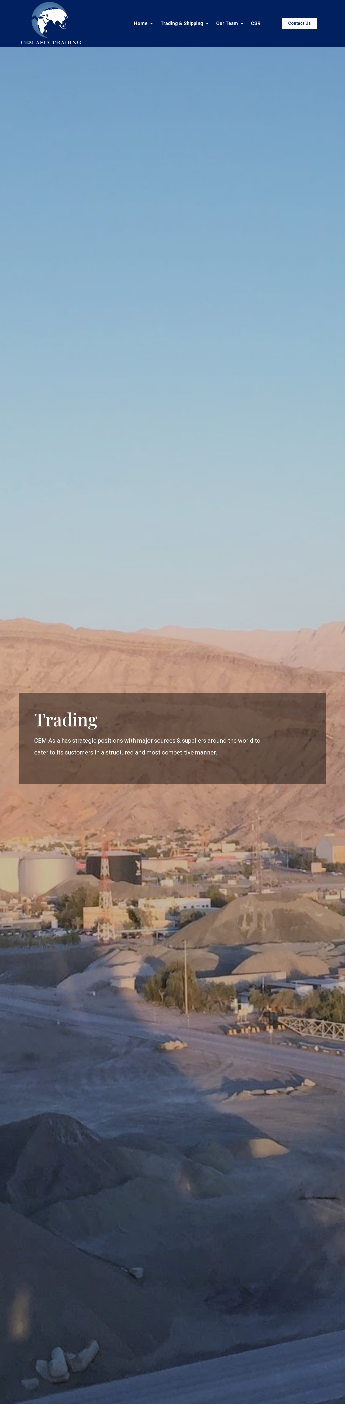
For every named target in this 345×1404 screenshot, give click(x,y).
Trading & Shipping (181, 23)
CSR (255, 23)
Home (140, 23)
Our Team (227, 23)
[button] (299, 23)
